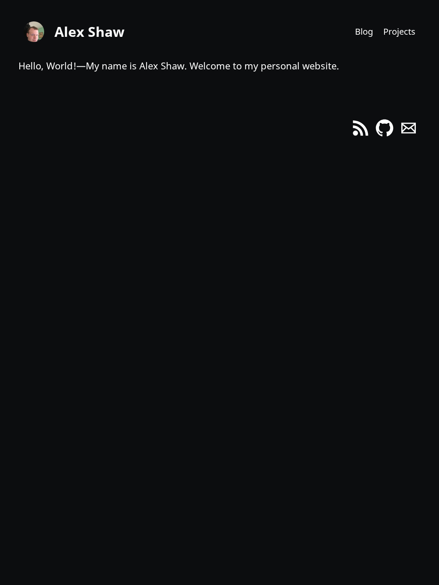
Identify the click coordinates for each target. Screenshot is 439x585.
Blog (364, 31)
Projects (399, 31)
